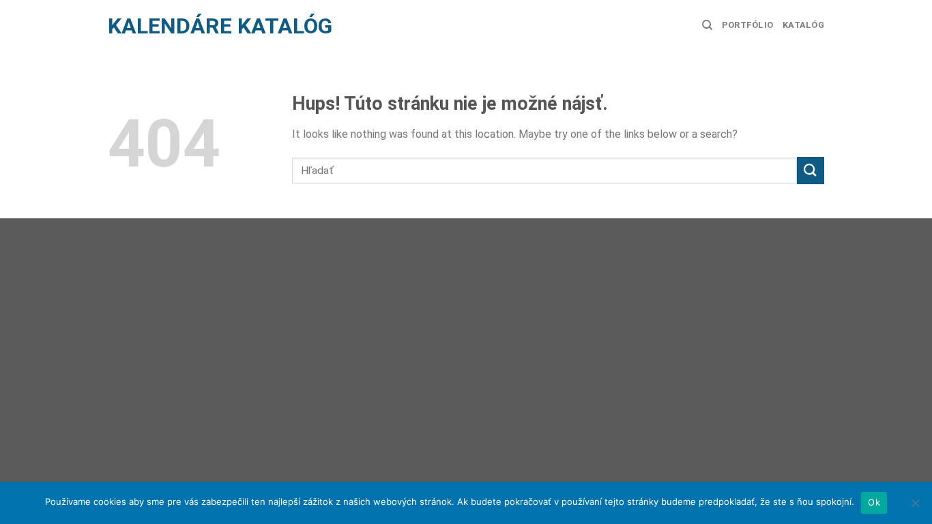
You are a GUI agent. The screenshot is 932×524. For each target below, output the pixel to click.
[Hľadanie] (707, 25)
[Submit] (810, 170)
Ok (874, 502)
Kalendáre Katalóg (220, 26)
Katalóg (803, 25)
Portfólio (747, 25)
